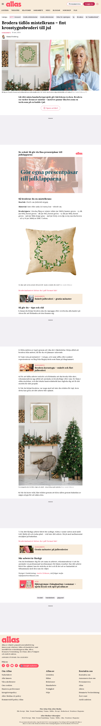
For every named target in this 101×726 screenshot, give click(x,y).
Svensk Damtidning (36, 711)
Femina (46, 711)
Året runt (83, 696)
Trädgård (15, 10)
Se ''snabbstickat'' (92, 17)
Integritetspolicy (9, 692)
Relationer (26, 10)
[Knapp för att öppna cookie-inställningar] (97, 4)
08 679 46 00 (75, 723)
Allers (81, 689)
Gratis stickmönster (30, 17)
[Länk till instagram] (7, 666)
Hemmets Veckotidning (89, 692)
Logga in (89, 4)
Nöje (48, 692)
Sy (73, 17)
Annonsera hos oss (87, 678)
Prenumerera (74, 4)
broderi (40, 598)
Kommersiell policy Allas (12, 699)
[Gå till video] (79, 153)
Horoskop (67, 10)
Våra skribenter (8, 682)
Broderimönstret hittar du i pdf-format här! (38, 290)
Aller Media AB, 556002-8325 (40, 723)
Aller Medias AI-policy (11, 696)
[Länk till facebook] (3, 666)
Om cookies (7, 685)
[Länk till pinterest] (16, 666)
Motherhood (65, 711)
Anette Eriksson (43, 573)
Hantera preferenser (11, 689)
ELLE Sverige (26, 718)
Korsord (15, 17)
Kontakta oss (84, 675)
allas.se (80, 722)
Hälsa (48, 678)
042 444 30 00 (44, 722)
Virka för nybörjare (63, 17)
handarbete (6, 32)
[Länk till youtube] (12, 666)
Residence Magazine (77, 711)
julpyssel (60, 598)
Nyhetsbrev (7, 675)
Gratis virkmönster (47, 17)
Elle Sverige (21, 711)
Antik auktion (85, 699)
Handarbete (38, 10)
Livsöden (4, 10)
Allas (81, 685)
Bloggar (56, 10)
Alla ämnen (7, 678)
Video (48, 10)
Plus (75, 10)
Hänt (27, 711)
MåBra (52, 711)
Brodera (80, 17)
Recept (57, 711)
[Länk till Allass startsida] (35, 4)
